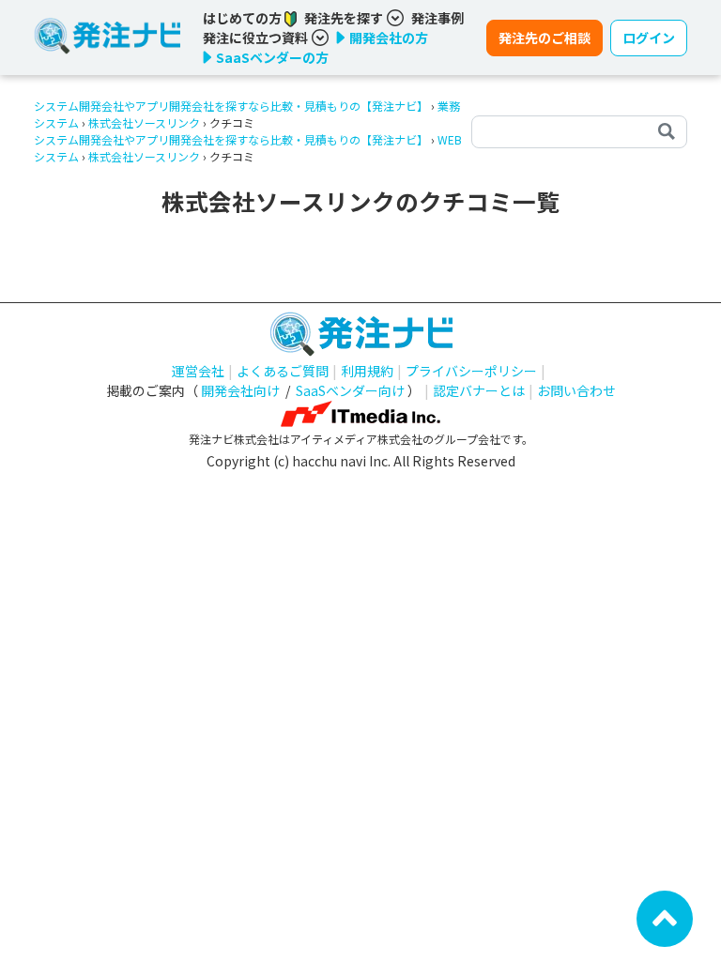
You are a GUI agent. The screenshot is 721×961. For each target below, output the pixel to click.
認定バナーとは (479, 390)
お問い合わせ (576, 390)
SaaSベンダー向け (350, 390)
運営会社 (198, 370)
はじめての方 (243, 17)
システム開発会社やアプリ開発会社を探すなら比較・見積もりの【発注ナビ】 (231, 106)
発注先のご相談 (545, 37)
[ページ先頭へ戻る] (665, 917)
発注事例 (437, 17)
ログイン (648, 37)
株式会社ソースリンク (144, 122)
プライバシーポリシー (471, 370)
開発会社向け (240, 390)
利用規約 (367, 370)
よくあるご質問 (283, 370)
